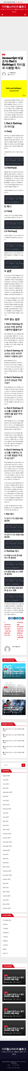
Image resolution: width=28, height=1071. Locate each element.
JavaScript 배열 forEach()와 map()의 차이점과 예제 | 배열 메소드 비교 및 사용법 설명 (20, 630)
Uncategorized (7, 920)
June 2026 (6, 784)
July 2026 (5, 780)
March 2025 (6, 804)
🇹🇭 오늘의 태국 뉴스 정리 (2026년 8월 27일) (14, 1029)
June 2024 (6, 817)
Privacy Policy (16, 1065)
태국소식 (5, 953)
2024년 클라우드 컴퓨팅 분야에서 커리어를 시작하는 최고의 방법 (14, 709)
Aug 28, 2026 (8, 1016)
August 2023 (6, 850)
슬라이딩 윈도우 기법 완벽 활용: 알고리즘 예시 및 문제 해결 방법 (14, 691)
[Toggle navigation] (25, 15)
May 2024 (5, 821)
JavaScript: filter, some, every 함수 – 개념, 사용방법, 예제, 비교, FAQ (7, 630)
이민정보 (5, 945)
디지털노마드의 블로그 (14, 6)
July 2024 (5, 813)
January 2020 (6, 908)
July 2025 (5, 796)
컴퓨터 (3, 54)
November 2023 (7, 846)
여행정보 (5, 941)
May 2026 (5, 788)
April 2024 (6, 825)
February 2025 (7, 809)
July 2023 (5, 854)
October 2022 (6, 879)
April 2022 (6, 887)
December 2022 (7, 875)
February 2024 (7, 833)
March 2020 (6, 904)
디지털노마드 (13, 72)
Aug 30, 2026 (8, 999)
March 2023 (6, 867)
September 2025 (7, 792)
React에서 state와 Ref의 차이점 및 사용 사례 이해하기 (14, 673)
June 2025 (6, 800)
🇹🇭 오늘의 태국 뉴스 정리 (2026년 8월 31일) (14, 978)
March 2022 (6, 891)
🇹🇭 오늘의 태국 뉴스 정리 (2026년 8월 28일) (14, 1012)
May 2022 (5, 883)
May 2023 (5, 858)
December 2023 (7, 842)
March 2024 (6, 829)
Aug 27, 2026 (8, 1033)
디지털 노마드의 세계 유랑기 (13, 1067)
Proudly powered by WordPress (9, 1061)
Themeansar (14, 1063)
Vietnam (5, 924)
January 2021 (6, 896)
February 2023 (7, 871)
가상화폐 (5, 928)
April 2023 (6, 862)
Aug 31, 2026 (8, 982)
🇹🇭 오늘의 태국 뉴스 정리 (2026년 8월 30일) (14, 995)
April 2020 (6, 900)
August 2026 (6, 775)
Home (9, 1065)
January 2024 (6, 838)
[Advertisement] (14, 31)
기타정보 (5, 936)
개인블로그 (6, 932)
